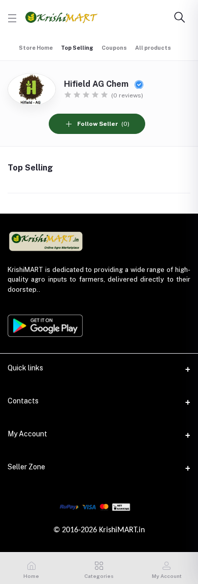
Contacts (23, 401)
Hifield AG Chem (97, 84)
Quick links (25, 368)
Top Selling (77, 48)
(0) (103, 123)
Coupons (114, 48)
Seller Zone (26, 467)
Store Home (36, 48)
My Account (27, 434)
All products (153, 48)
